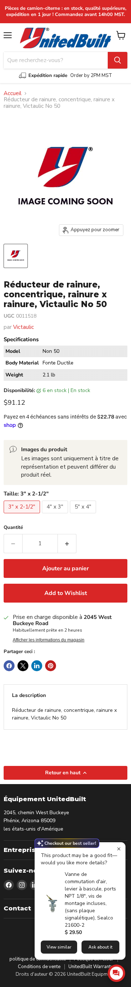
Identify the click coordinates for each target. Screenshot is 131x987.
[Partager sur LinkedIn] (36, 665)
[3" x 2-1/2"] (23, 515)
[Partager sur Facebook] (9, 665)
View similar (59, 947)
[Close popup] (119, 849)
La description (29, 695)
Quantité (13, 527)
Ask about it (100, 947)
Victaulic (23, 327)
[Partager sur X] (22, 665)
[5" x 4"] (84, 515)
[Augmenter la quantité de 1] (67, 543)
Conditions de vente (39, 966)
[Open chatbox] (116, 973)
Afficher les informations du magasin (48, 640)
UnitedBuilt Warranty (90, 966)
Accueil (12, 93)
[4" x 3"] (56, 515)
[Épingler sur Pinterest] (50, 665)
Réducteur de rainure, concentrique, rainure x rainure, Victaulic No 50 (64, 714)
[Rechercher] (117, 60)
